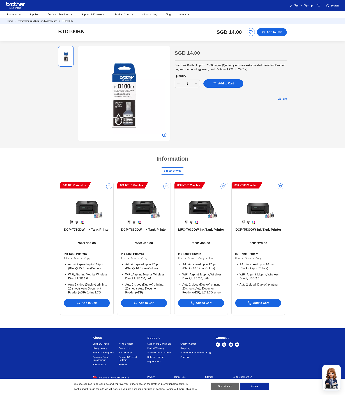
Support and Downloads (159, 344)
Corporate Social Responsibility (101, 359)
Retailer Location (155, 357)
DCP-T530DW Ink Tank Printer (258, 229)
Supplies (34, 14)
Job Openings (125, 352)
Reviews (123, 364)
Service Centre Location (159, 352)
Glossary (184, 357)
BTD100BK (67, 21)
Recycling (185, 348)
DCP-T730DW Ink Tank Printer (87, 229)
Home (10, 21)
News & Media (126, 344)
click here (191, 388)
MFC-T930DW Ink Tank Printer (201, 229)
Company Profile (101, 344)
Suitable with (172, 170)
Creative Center (188, 344)
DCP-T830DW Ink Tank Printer (144, 229)
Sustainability (99, 364)
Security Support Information (194, 352)
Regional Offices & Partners (128, 359)
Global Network (118, 377)
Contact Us (124, 348)
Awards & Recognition (103, 352)
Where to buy (149, 14)
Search (335, 5)
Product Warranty (155, 348)
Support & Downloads (93, 14)
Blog (168, 14)
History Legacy (100, 348)
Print (284, 98)
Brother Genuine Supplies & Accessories (37, 21)
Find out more (225, 386)
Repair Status (154, 361)
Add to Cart (274, 32)
